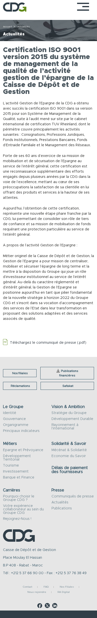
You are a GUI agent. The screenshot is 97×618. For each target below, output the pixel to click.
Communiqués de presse (72, 496)
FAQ (46, 587)
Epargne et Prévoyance (23, 450)
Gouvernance (14, 419)
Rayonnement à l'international (64, 426)
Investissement (16, 471)
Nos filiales (20, 373)
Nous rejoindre (36, 592)
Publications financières (68, 373)
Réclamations (20, 385)
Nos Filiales (67, 587)
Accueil (7, 26)
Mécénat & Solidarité (69, 450)
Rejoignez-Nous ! (17, 519)
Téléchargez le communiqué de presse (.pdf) (48, 342)
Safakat (67, 385)
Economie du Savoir (68, 456)
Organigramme (15, 425)
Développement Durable (72, 419)
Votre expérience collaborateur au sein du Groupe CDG (23, 509)
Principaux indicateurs (21, 431)
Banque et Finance (18, 477)
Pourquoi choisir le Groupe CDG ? (18, 498)
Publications (61, 508)
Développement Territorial (17, 457)
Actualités (59, 502)
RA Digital (63, 592)
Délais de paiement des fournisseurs (69, 470)
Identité (9, 413)
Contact (27, 587)
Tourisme (11, 465)
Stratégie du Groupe (69, 413)
